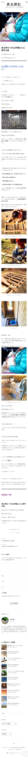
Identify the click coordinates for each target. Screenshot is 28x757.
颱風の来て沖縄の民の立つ (14, 703)
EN (2, 2)
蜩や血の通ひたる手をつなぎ (14, 684)
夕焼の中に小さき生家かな (14, 690)
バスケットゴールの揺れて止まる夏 (16, 671)
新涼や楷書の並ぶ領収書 (13, 652)
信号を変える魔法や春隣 (13, 664)
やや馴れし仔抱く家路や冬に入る (9, 546)
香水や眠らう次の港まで (13, 677)
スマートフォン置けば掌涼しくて (15, 658)
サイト (2, 587)
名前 (2, 575)
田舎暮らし (15, 529)
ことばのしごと (11, 749)
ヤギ (16, 532)
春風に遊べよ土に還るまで (14, 697)
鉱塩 (18, 532)
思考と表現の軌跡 (15, 747)
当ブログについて (6, 747)
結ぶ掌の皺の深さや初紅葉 (7, 540)
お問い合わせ (18, 749)
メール (3, 581)
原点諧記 (14, 4)
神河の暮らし (23, 747)
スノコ (12, 532)
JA (3, 2)
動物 (12, 529)
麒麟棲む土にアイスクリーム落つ (15, 645)
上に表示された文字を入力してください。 (11, 596)
